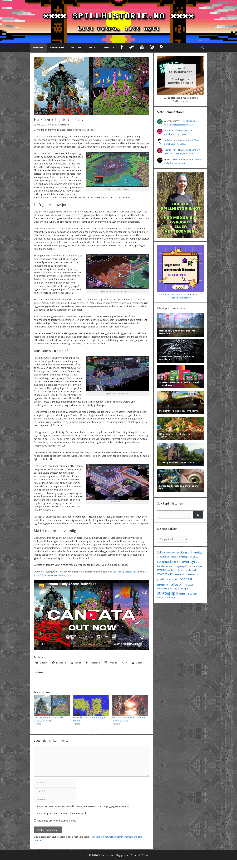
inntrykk (161, 569)
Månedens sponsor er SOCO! (173, 294)
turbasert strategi (166, 597)
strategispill (167, 593)
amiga (197, 552)
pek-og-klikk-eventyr (186, 574)
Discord (92, 47)
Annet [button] (107, 47)
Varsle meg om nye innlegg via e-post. (56, 820)
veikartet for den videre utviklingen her (53, 575)
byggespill (184, 556)
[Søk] (198, 515)
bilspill (174, 556)
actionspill (184, 552)
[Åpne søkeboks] (202, 47)
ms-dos (170, 569)
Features (76, 47)
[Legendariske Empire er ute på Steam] (91, 705)
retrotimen (162, 584)
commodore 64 (169, 561)
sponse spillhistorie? (181, 297)
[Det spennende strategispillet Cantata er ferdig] (52, 705)
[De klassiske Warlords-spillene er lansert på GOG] (130, 705)
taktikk (182, 593)
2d (159, 552)
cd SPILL (194, 556)
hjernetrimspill (195, 566)
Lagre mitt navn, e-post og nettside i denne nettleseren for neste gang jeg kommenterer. (83, 806)
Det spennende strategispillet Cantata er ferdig (49, 719)
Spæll (186, 588)
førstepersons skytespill (172, 566)
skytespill (178, 588)
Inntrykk (38, 47)
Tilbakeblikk (57, 47)
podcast (186, 579)
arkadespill (163, 556)
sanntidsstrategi (164, 588)
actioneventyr (168, 552)
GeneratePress (139, 855)
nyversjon (164, 574)
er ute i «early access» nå (122, 571)
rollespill (176, 584)
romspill (189, 584)
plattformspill (167, 579)
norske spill (190, 570)
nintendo (179, 570)
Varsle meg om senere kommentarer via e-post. (62, 813)
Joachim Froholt (61, 124)
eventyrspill (192, 561)
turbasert (192, 593)
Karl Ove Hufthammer (174, 140)
